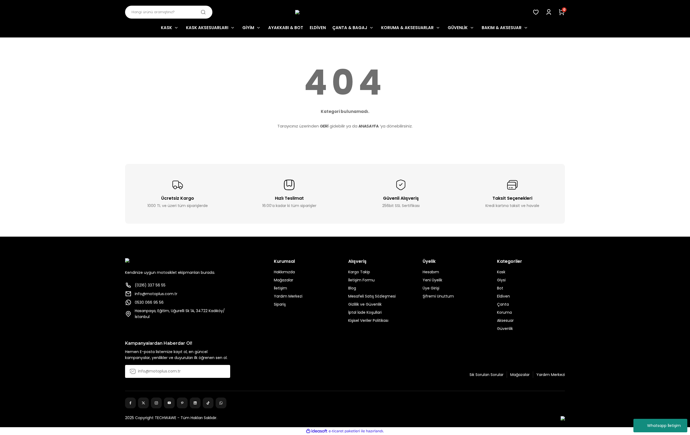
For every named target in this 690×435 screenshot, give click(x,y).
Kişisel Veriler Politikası (368, 320)
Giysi (501, 280)
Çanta (503, 304)
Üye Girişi (431, 288)
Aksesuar (505, 320)
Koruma (504, 312)
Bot (500, 288)
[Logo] (345, 12)
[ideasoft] (316, 431)
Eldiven (503, 296)
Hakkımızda (284, 272)
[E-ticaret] (344, 431)
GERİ (324, 126)
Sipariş (280, 304)
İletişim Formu (361, 280)
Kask (501, 272)
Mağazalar (283, 280)
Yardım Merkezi (288, 296)
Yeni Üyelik (432, 280)
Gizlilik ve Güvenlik (365, 304)
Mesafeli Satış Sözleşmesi (372, 296)
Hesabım (431, 272)
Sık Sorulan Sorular (486, 374)
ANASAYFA (368, 126)
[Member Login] (549, 12)
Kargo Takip (359, 272)
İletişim (280, 288)
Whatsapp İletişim (664, 425)
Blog (352, 288)
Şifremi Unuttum (438, 296)
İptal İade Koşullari (365, 312)
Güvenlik (505, 328)
